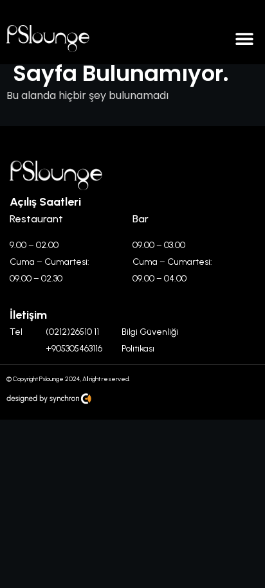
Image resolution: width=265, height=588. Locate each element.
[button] (244, 38)
